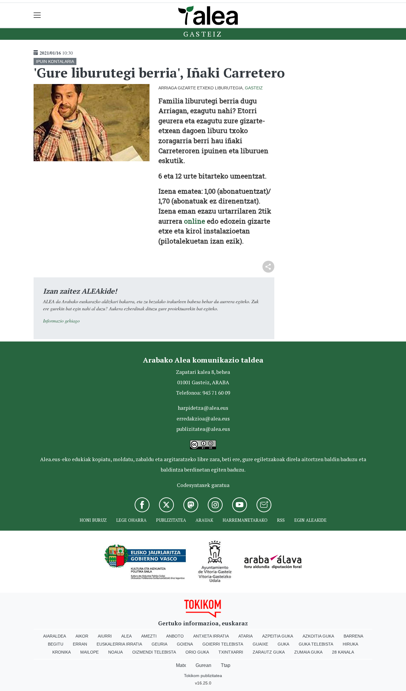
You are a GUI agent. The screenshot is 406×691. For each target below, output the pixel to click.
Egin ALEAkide (310, 520)
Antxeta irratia (211, 636)
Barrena (353, 636)
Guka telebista (316, 644)
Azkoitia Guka (318, 636)
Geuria (159, 644)
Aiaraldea (54, 636)
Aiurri (105, 636)
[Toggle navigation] (37, 15)
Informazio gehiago (61, 320)
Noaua (115, 652)
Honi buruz (93, 520)
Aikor (81, 636)
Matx (181, 665)
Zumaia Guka (308, 652)
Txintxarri (230, 652)
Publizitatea (171, 520)
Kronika (61, 652)
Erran (80, 644)
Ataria (245, 636)
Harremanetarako (245, 520)
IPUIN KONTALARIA (55, 61)
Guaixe (260, 644)
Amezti (149, 636)
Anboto (175, 636)
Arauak (204, 520)
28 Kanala (343, 652)
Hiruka (350, 644)
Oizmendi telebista (154, 652)
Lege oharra (131, 520)
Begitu (55, 644)
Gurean (203, 665)
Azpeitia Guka (277, 636)
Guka (283, 644)
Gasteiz (203, 34)
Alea (126, 636)
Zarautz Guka (269, 652)
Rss (281, 520)
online (194, 221)
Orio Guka (197, 652)
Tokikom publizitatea (203, 675)
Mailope (89, 652)
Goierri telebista (222, 644)
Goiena (185, 644)
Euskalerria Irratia (119, 644)
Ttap (225, 665)
